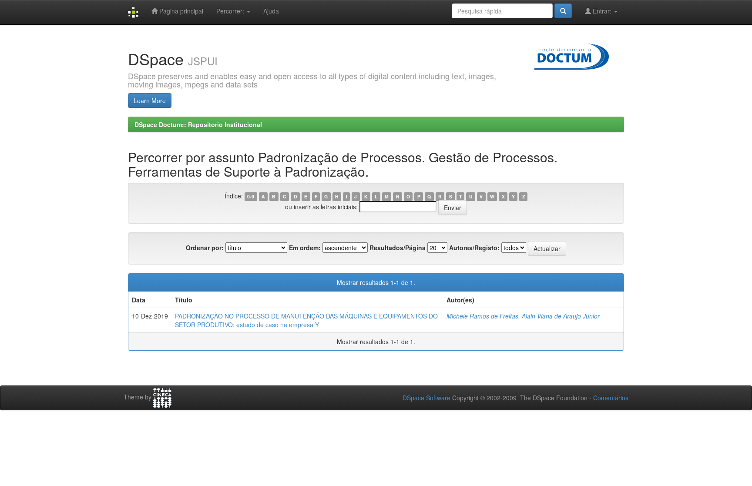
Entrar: (602, 11)
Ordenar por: (205, 247)
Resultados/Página (397, 247)
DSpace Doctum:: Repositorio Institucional (198, 124)
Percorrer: (231, 11)
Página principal (180, 11)
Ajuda (271, 11)
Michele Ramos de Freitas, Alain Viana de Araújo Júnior (523, 316)
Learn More (150, 100)
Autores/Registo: (474, 247)
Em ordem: (305, 247)
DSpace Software (426, 397)
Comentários (610, 397)
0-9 (250, 196)
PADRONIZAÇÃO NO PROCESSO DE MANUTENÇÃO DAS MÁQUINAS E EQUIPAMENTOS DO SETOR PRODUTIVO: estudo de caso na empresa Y (306, 320)
